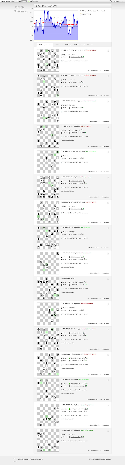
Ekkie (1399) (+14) (75, 257)
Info (30, 1)
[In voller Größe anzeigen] (48, 60)
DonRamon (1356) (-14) (77, 259)
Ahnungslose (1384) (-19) (77, 383)
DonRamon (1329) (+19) (77, 386)
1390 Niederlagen (79, 45)
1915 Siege (68, 45)
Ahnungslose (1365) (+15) (78, 358)
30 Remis (90, 45)
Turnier (19, 1)
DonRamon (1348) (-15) (77, 360)
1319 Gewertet (58, 45)
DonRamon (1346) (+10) (77, 284)
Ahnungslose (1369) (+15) (78, 409)
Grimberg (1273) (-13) (76, 333)
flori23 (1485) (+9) (75, 130)
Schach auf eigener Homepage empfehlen (100, 459)
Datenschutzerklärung (30, 459)
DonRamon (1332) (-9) (77, 132)
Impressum (40, 459)
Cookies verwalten (19, 459)
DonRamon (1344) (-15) (77, 411)
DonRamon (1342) (76, 209)
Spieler (24, 1)
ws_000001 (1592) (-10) (77, 282)
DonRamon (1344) (76, 437)
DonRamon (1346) (76, 310)
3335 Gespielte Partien (45, 45)
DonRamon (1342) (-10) (77, 183)
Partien (13, 1)
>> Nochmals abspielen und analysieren (98, 70)
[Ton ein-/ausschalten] (123, 1)
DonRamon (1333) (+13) (77, 335)
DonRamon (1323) (76, 57)
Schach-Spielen (5, 1)
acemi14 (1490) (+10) (76, 181)
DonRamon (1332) (76, 158)
